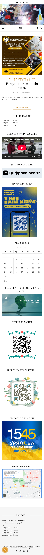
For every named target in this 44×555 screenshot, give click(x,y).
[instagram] (20, 2)
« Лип (4, 281)
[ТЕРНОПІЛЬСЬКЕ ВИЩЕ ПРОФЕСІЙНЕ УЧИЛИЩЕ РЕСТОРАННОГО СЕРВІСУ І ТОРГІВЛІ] (22, 14)
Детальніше (22, 107)
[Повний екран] (39, 156)
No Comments (26, 92)
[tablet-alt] (27, 2)
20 (22, 268)
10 (5, 264)
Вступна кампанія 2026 (22, 85)
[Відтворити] (5, 156)
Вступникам (15, 78)
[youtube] (24, 2)
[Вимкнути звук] (35, 156)
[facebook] (17, 2)
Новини (26, 80)
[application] (22, 148)
